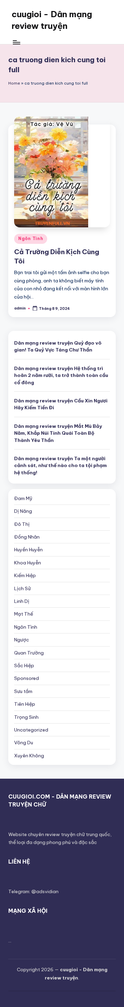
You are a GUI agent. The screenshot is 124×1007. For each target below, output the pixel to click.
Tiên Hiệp (24, 704)
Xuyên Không (29, 755)
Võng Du (23, 742)
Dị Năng (23, 511)
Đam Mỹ (23, 498)
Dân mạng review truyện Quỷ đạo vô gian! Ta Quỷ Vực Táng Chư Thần (58, 346)
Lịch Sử (22, 588)
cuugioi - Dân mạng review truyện (52, 20)
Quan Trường (29, 653)
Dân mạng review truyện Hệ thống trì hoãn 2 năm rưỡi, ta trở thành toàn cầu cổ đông (61, 375)
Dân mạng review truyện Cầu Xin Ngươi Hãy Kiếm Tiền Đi (60, 404)
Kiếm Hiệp (25, 575)
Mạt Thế (23, 614)
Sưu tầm (23, 691)
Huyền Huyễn (28, 549)
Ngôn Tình (30, 238)
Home (14, 83)
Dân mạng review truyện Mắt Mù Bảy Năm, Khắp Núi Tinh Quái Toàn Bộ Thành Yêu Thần (58, 433)
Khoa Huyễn (27, 563)
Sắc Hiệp (24, 665)
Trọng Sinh (26, 717)
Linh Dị (21, 601)
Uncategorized (31, 730)
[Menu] (16, 42)
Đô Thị (22, 524)
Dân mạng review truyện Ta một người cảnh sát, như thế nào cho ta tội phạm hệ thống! (60, 465)
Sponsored (26, 678)
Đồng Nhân (27, 537)
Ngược (21, 640)
